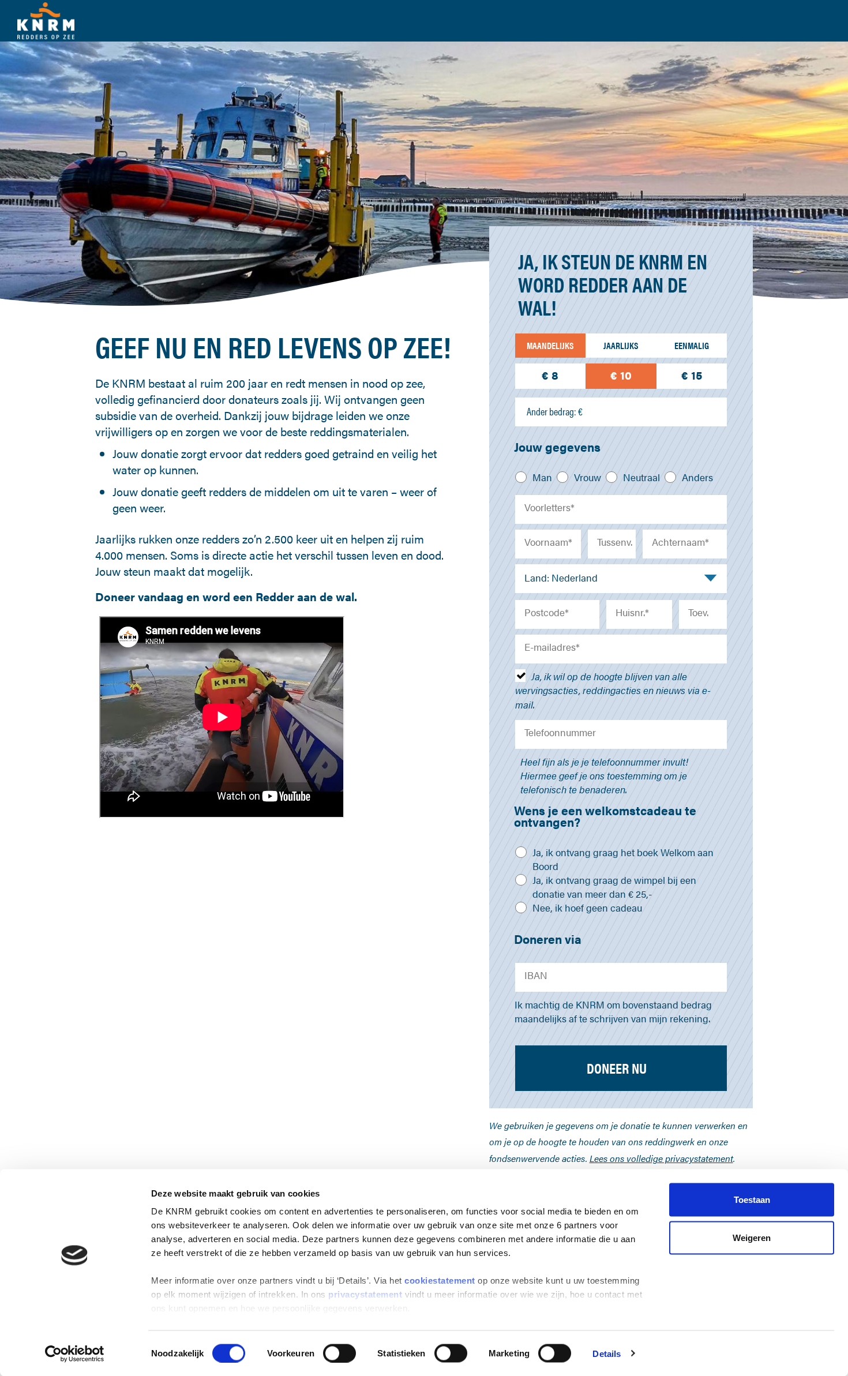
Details (606, 1353)
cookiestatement (441, 1280)
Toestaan (752, 1200)
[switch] (339, 1353)
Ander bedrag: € (555, 411)
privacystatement (366, 1294)
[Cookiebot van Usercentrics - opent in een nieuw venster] (74, 1353)
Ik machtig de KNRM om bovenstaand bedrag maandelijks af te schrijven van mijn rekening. (613, 1011)
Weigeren (752, 1237)
